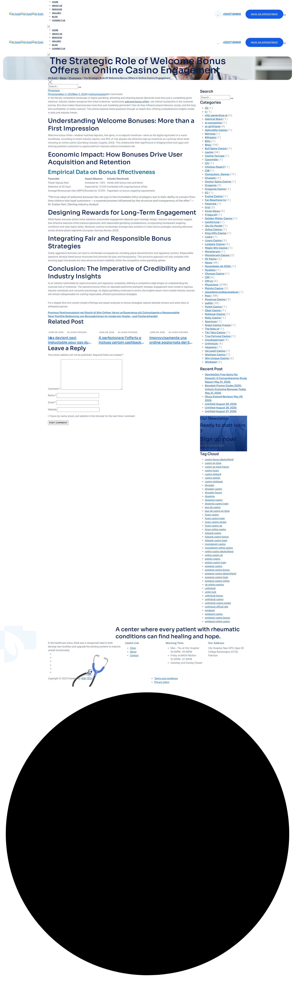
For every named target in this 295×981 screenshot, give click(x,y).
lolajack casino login (216, 540)
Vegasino (211, 347)
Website (52, 409)
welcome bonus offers (137, 101)
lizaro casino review (215, 522)
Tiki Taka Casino (215, 332)
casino (209, 152)
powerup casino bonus (217, 569)
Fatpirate (210, 203)
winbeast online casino (217, 621)
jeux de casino (212, 507)
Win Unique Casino (217, 358)
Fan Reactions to (215, 200)
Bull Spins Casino (216, 148)
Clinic (133, 648)
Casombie (211, 159)
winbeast (210, 610)
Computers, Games (217, 174)
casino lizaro (212, 470)
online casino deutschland (219, 551)
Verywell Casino (215, 351)
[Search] (80, 87)
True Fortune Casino (217, 336)
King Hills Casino (215, 233)
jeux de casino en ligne (217, 511)
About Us (57, 5)
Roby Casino (213, 317)
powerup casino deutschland (220, 573)
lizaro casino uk (213, 525)
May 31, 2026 (222, 382)
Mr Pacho (211, 259)
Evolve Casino (214, 196)
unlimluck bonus (214, 595)
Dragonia (210, 185)
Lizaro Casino (213, 240)
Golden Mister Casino (218, 218)
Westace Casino (215, 354)
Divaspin (210, 178)
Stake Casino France (218, 325)
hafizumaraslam (98, 94)
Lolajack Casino (215, 244)
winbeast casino (214, 614)
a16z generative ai (216, 115)
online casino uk (214, 555)
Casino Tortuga (214, 155)
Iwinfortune (212, 222)
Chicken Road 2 (215, 167)
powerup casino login (216, 577)
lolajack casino (213, 533)
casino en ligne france (217, 466)
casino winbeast (214, 481)
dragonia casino (213, 500)
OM (207, 277)
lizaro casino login (215, 518)
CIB (207, 170)
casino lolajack (213, 474)
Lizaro (208, 236)
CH (207, 163)
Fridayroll (211, 214)
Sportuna (211, 321)
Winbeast (211, 362)
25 (206, 108)
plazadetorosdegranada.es (221, 292)
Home (55, 2)
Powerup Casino (215, 299)
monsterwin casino (215, 544)
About (133, 651)
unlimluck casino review (218, 603)
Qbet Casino (213, 310)
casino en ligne (213, 463)
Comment (54, 388)
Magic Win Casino (216, 248)
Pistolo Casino (214, 288)
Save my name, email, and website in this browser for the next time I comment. (93, 416)
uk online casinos (214, 584)
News (208, 262)
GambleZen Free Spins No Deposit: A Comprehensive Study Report (226, 378)
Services (57, 9)
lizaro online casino (215, 529)
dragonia (210, 496)
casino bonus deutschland (219, 459)
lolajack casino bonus (217, 536)
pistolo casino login (215, 562)
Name (52, 395)
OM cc (209, 281)
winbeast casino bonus (217, 617)
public (209, 303)
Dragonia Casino (215, 189)
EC (206, 192)
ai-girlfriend (212, 126)
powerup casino (213, 566)
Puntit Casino (213, 306)
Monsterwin (212, 251)
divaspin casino (213, 489)
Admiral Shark (214, 119)
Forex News (212, 211)
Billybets (210, 137)
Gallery (56, 13)
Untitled (210, 404)
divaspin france (213, 492)
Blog (55, 16)
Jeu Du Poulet (213, 225)
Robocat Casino (215, 314)
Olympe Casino (214, 273)
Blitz (207, 141)
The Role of (212, 328)
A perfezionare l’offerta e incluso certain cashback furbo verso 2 (120, 342)
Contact (134, 655)
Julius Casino (213, 229)
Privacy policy (161, 682)
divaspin (209, 485)
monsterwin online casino (219, 547)
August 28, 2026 (226, 404)
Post (208, 295)
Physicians (54, 90)
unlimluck (210, 588)
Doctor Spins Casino (218, 181)
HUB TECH (86, 678)
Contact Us (58, 20)
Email (52, 402)
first (207, 207)
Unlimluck (211, 343)
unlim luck (210, 592)
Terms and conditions (166, 678)
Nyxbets (210, 270)
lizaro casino (212, 514)
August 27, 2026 (226, 411)
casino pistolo (212, 477)
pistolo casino (212, 558)
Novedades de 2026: (218, 266)
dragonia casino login (216, 503)
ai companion (213, 122)
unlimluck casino (214, 599)
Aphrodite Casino (216, 130)
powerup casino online (217, 581)
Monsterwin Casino (217, 255)
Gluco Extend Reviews (219, 396)
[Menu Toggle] (284, 14)
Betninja (210, 133)
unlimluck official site (216, 606)
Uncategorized (214, 340)
